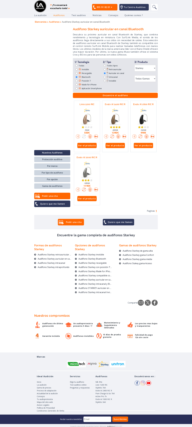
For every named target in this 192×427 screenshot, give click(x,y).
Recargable (86, 73)
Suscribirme (120, 419)
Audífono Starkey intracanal (51, 263)
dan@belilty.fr (111, 426)
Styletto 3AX (100, 402)
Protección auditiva (52, 159)
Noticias (97, 15)
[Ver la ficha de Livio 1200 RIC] (87, 119)
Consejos (113, 15)
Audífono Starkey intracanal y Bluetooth (95, 283)
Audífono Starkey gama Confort (138, 255)
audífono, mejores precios (40, 6)
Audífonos (59, 15)
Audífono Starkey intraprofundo (53, 267)
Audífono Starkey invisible (91, 254)
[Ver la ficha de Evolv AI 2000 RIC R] (87, 172)
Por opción (52, 179)
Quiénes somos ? (133, 15)
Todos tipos (112, 65)
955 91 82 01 (104, 7)
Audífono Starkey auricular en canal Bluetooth (95, 279)
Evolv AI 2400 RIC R (115, 104)
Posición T (86, 80)
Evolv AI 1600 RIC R (143, 104)
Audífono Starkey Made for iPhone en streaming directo (95, 271)
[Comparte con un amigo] (141, 303)
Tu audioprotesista (45, 399)
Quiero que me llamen (52, 203)
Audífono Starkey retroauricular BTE (54, 254)
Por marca (52, 166)
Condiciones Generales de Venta (50, 410)
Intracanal (113, 77)
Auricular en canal (116, 73)
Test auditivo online (78, 385)
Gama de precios (44, 387)
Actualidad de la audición (47, 393)
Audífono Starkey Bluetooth (92, 258)
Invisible (85, 69)
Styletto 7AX (100, 387)
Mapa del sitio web (45, 402)
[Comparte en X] (148, 303)
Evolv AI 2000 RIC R (87, 157)
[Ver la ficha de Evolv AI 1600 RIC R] (143, 119)
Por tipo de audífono (52, 173)
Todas (81, 65)
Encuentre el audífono (115, 95)
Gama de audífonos (52, 186)
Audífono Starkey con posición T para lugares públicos (95, 267)
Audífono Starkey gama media (137, 259)
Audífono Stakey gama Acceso (137, 263)
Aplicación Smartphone (91, 88)
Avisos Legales (43, 405)
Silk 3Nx (98, 382)
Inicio (39, 382)
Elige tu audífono (77, 382)
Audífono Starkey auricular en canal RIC (54, 258)
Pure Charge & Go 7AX (105, 393)
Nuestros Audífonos (52, 152)
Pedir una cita (50, 196)
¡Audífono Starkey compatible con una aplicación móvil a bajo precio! (95, 275)
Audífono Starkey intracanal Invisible (95, 292)
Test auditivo (78, 15)
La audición (40, 15)
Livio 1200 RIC (87, 104)
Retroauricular (114, 69)
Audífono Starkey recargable (92, 263)
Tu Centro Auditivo (135, 7)
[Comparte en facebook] (155, 303)
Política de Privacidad (46, 408)
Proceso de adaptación (46, 390)
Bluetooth (86, 77)
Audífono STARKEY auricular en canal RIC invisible (95, 288)
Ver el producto (87, 145)
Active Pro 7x (101, 396)
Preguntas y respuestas (80, 387)
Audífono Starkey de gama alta (137, 250)
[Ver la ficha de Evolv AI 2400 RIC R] (115, 119)
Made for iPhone (89, 84)
